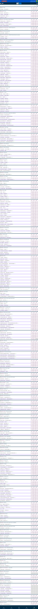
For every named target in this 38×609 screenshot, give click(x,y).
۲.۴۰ (32, 25)
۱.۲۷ (36, 225)
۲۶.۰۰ (36, 85)
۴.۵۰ (34, 55)
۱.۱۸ (36, 163)
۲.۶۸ (36, 67)
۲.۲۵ (32, 193)
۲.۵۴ (32, 141)
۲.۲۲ (32, 427)
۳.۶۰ (34, 21)
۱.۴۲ (36, 314)
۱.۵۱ (36, 186)
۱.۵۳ (32, 98)
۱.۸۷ (32, 305)
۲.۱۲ (36, 111)
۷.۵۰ (34, 52)
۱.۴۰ (36, 249)
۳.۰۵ (36, 108)
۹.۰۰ (34, 62)
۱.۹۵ (36, 499)
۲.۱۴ (36, 17)
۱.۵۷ (32, 321)
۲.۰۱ (36, 162)
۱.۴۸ (32, 22)
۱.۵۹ (36, 207)
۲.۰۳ (32, 375)
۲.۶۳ (36, 82)
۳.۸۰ (36, 21)
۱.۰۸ (32, 62)
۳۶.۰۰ (36, 179)
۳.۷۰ (34, 90)
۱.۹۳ (32, 21)
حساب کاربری (4, 608)
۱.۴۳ (36, 160)
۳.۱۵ (34, 74)
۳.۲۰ (32, 17)
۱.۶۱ (36, 361)
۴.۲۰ (34, 22)
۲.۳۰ (36, 345)
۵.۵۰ (34, 9)
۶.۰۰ (34, 14)
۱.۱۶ (36, 210)
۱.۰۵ (32, 71)
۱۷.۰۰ (36, 62)
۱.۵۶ (32, 36)
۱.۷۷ (32, 241)
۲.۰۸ (32, 260)
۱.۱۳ (36, 576)
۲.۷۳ (36, 125)
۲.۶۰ (32, 101)
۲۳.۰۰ (36, 70)
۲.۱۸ (32, 109)
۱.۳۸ (36, 252)
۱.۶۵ (36, 119)
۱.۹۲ (36, 392)
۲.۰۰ (32, 500)
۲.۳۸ (36, 167)
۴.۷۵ (36, 41)
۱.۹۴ (32, 116)
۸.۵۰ (36, 9)
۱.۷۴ (32, 90)
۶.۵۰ (34, 58)
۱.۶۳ (32, 188)
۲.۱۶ (32, 61)
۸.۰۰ (36, 79)
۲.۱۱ (36, 135)
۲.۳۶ (32, 296)
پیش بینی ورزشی (34, 608)
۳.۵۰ (34, 36)
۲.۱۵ (32, 366)
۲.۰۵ (32, 353)
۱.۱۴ (36, 216)
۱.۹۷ (36, 426)
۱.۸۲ (32, 117)
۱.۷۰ (32, 76)
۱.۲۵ (32, 263)
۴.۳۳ (36, 183)
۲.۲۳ (32, 45)
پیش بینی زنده (26, 608)
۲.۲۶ (32, 38)
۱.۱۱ (36, 122)
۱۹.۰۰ (32, 209)
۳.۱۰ (32, 48)
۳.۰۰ (34, 38)
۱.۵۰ (36, 407)
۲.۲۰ (32, 125)
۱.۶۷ (36, 467)
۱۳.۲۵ (36, 64)
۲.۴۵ (32, 82)
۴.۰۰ (36, 68)
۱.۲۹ (36, 213)
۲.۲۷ (36, 29)
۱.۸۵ (32, 95)
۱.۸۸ (32, 244)
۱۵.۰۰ (36, 52)
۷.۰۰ (36, 22)
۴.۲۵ (32, 111)
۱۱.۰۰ (34, 70)
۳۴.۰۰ (32, 338)
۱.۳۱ (36, 253)
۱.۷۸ (32, 266)
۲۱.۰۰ (36, 77)
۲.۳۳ (32, 24)
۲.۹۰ (36, 25)
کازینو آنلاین (11, 608)
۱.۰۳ (32, 70)
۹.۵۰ (36, 56)
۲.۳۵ (32, 387)
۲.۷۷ (36, 192)
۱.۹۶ (36, 130)
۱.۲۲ (32, 14)
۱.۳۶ (32, 55)
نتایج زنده (19, 608)
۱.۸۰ (36, 204)
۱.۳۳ (36, 120)
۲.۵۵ (34, 454)
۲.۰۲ (36, 137)
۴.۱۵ (36, 109)
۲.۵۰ (32, 493)
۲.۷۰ (32, 83)
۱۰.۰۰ (36, 14)
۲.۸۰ (36, 24)
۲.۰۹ (32, 484)
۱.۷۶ (32, 157)
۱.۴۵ (32, 337)
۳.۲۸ (34, 170)
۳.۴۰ (34, 45)
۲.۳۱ (32, 229)
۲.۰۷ (36, 441)
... (34, 573)
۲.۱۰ (36, 515)
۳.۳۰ (34, 17)
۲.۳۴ (36, 387)
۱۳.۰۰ (36, 53)
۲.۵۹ (36, 484)
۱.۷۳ (32, 68)
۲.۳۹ (32, 429)
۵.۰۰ (36, 36)
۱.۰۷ (36, 209)
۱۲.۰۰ (34, 85)
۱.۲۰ (36, 510)
